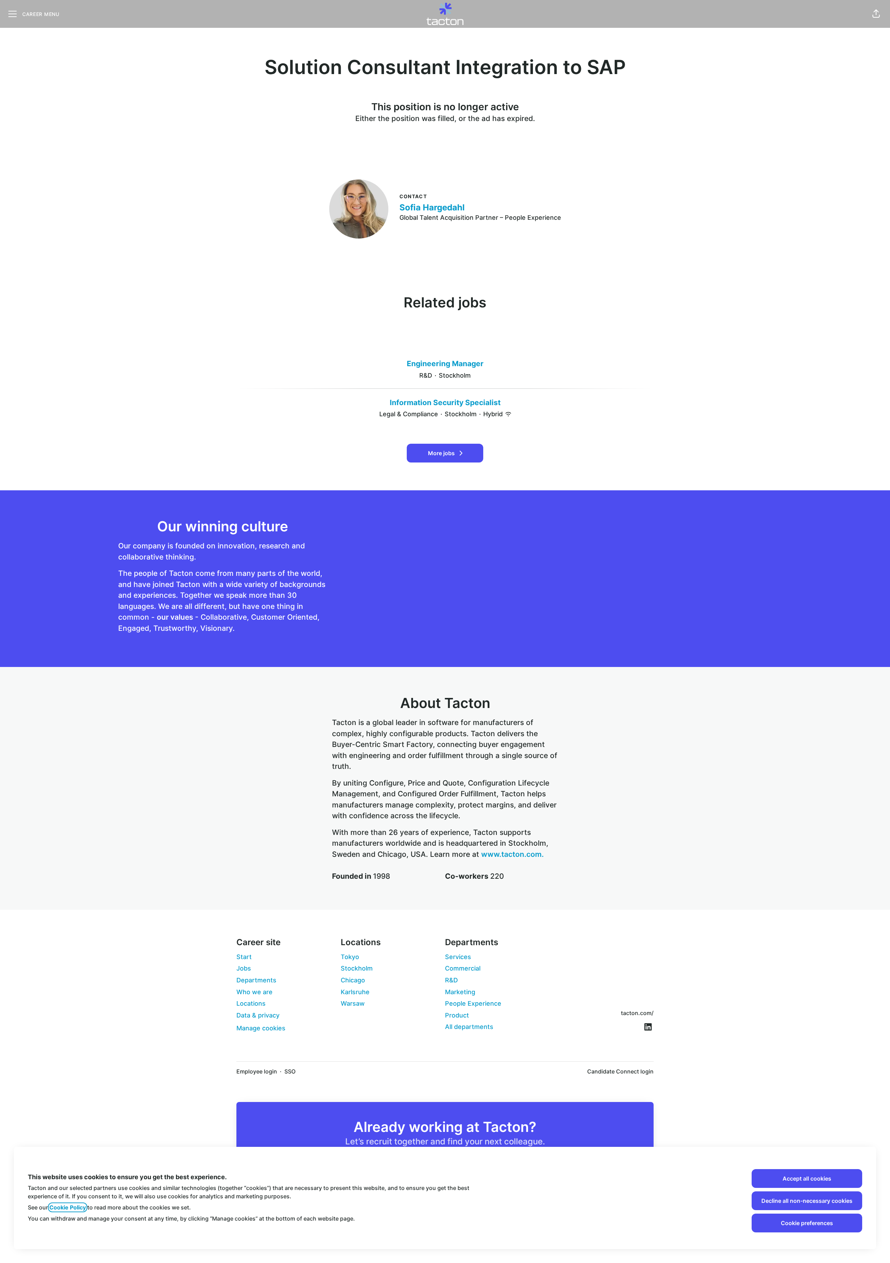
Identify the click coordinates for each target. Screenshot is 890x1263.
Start (244, 956)
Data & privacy (258, 1015)
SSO (290, 1071)
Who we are (254, 992)
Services (458, 956)
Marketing (460, 992)
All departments (469, 1026)
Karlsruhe (355, 992)
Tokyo (350, 956)
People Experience (473, 1003)
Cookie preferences (807, 1223)
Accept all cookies (807, 1178)
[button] (876, 14)
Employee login (256, 1071)
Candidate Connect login (620, 1071)
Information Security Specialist (445, 402)
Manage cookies (260, 1028)
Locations (251, 1003)
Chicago (353, 980)
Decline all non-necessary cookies (806, 1200)
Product (457, 1015)
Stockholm (357, 968)
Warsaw (353, 1003)
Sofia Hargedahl (432, 207)
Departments (256, 980)
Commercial (462, 968)
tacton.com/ (637, 1012)
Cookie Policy (67, 1207)
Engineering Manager (445, 363)
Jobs (243, 968)
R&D (451, 980)
